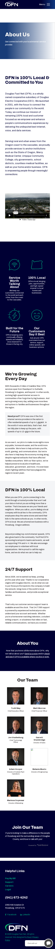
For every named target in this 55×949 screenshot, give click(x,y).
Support (9, 882)
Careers (9, 886)
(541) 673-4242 (16, 897)
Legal (8, 889)
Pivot (29, 937)
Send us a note (31, 654)
